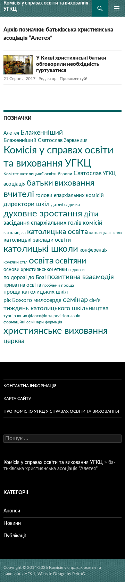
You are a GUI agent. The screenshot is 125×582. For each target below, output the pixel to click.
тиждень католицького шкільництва (56, 308)
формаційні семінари (23, 322)
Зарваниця (76, 140)
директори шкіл (26, 204)
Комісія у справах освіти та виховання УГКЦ (45, 6)
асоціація (14, 184)
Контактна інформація (30, 386)
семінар (75, 299)
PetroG (78, 574)
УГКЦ (109, 173)
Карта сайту (17, 398)
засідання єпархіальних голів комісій (52, 223)
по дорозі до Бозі (24, 277)
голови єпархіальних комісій (69, 195)
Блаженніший (41, 132)
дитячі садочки (65, 205)
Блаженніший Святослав (32, 140)
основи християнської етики (35, 269)
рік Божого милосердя (32, 300)
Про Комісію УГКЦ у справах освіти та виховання (61, 411)
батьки (40, 183)
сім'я (94, 300)
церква (13, 341)
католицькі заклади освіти (37, 240)
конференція (94, 250)
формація (53, 322)
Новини (12, 523)
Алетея (11, 133)
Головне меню (116, 8)
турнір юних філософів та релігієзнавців (41, 316)
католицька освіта (57, 231)
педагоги (76, 270)
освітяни (70, 261)
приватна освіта (22, 285)
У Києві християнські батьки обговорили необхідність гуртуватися (71, 64)
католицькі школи (40, 248)
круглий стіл (15, 262)
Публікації (14, 536)
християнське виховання (55, 330)
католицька (14, 233)
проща (67, 285)
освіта (41, 260)
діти (91, 214)
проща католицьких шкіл (35, 292)
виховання (74, 183)
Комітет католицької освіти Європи (37, 174)
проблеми (51, 285)
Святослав (87, 173)
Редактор (48, 79)
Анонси (11, 511)
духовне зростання (42, 213)
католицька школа (105, 233)
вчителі (18, 194)
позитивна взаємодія (80, 277)
